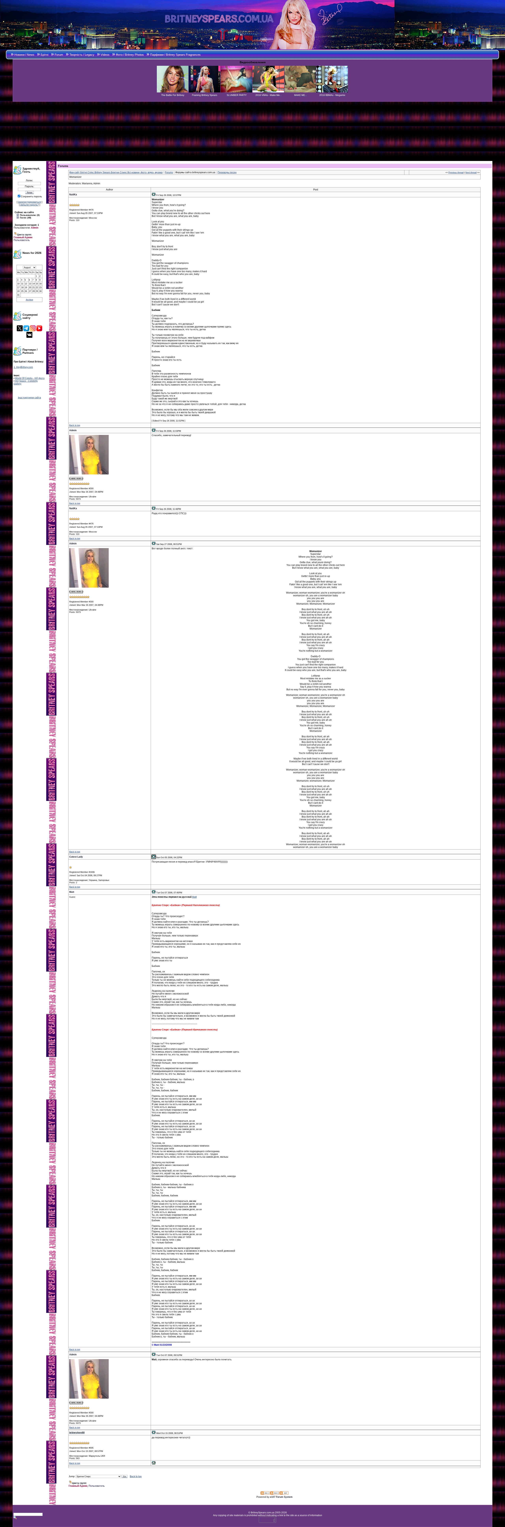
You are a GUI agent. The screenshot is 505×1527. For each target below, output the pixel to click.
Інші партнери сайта (29, 397)
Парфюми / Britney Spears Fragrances (175, 54)
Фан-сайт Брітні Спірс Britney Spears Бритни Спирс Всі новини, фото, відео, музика (116, 172)
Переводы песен (227, 172)
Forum (59, 54)
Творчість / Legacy (81, 54)
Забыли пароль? (29, 204)
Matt (194, 897)
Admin (34, 227)
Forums (169, 172)
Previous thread (456, 172)
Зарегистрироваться (29, 202)
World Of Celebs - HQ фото (30, 378)
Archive (29, 299)
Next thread (471, 172)
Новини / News (24, 54)
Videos (105, 54)
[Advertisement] (252, 131)
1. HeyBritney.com (23, 367)
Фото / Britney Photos (130, 54)
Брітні (44, 54)
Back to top (74, 425)
